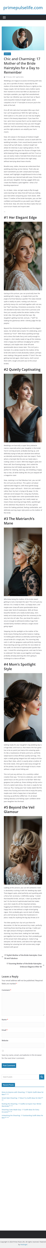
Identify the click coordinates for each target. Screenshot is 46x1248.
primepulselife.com (23, 7)
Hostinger (23, 1244)
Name (5, 1019)
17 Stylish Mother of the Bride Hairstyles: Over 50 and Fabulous (23, 956)
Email (4, 1030)
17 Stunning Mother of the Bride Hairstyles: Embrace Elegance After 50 (24, 965)
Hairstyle (7, 54)
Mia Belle (21, 77)
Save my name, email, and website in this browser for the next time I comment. (22, 1056)
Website (5, 1040)
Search (41, 1077)
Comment (6, 990)
